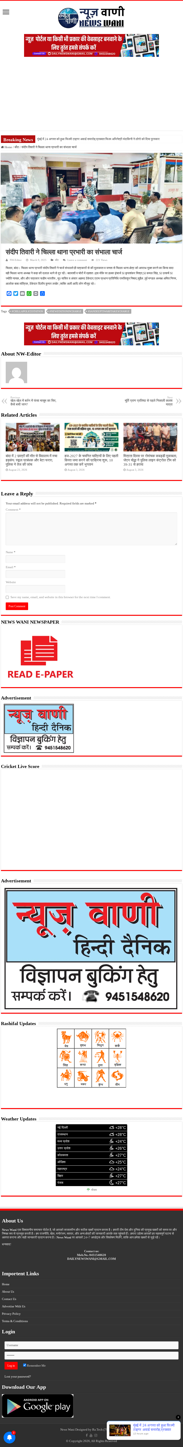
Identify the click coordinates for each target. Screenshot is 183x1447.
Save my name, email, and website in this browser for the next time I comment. (60, 597)
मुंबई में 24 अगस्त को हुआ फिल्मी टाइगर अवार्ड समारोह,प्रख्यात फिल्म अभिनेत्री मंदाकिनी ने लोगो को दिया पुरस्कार (98, 139)
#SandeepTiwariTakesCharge (109, 311)
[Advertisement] (91, 97)
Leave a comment (77, 260)
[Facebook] (86, 1435)
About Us (8, 1291)
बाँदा (17, 147)
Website (11, 582)
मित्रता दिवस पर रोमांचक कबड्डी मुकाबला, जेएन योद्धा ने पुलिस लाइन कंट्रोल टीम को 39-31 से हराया (150, 460)
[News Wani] (91, 16)
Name (10, 552)
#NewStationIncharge (65, 311)
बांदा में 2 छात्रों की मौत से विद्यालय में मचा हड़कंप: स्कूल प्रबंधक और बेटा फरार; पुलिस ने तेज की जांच (31, 460)
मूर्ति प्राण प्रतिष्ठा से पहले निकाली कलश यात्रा (149, 401)
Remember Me (36, 1365)
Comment (13, 509)
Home (8, 147)
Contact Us (9, 1299)
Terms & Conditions (15, 1321)
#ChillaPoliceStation (27, 311)
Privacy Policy (11, 1313)
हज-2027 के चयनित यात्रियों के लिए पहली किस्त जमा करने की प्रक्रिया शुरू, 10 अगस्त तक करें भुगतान (91, 460)
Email (11, 567)
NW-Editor (16, 260)
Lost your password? (18, 1376)
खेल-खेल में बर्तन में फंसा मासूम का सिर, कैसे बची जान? (33, 401)
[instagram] (96, 1435)
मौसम (94, 1190)
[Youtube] (91, 1435)
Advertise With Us (13, 1306)
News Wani (67, 1429)
